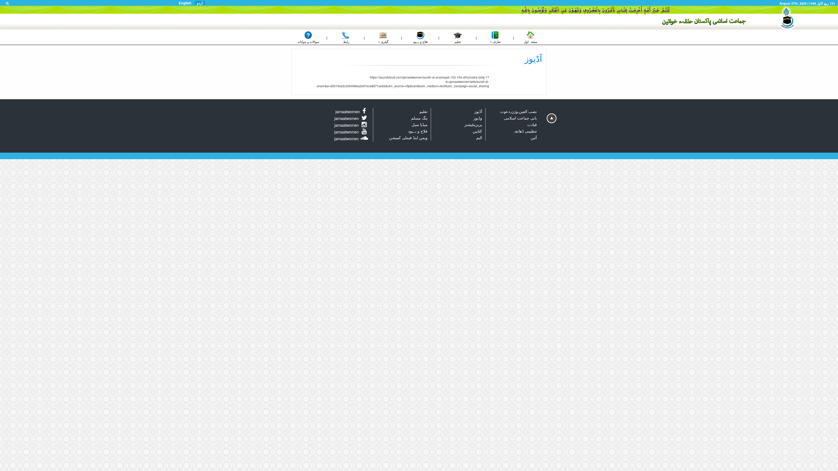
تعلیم (423, 111)
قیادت (532, 124)
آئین (534, 137)
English (185, 3)
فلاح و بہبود (418, 131)
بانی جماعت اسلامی (520, 118)
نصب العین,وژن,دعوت (518, 111)
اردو (200, 3)
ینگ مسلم (419, 118)
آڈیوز (478, 111)
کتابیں (477, 131)
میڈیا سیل (420, 124)
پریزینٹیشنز (473, 124)
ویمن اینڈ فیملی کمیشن (408, 137)
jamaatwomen (347, 111)
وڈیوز (477, 118)
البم (479, 137)
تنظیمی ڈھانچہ (525, 131)
